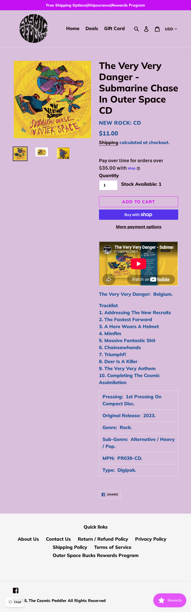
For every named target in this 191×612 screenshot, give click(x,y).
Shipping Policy (70, 547)
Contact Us (58, 539)
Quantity (109, 175)
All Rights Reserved (87, 600)
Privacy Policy (150, 539)
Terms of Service (112, 547)
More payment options (138, 226)
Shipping (108, 142)
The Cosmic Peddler (47, 600)
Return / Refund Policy (103, 539)
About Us (28, 539)
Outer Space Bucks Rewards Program (96, 555)
